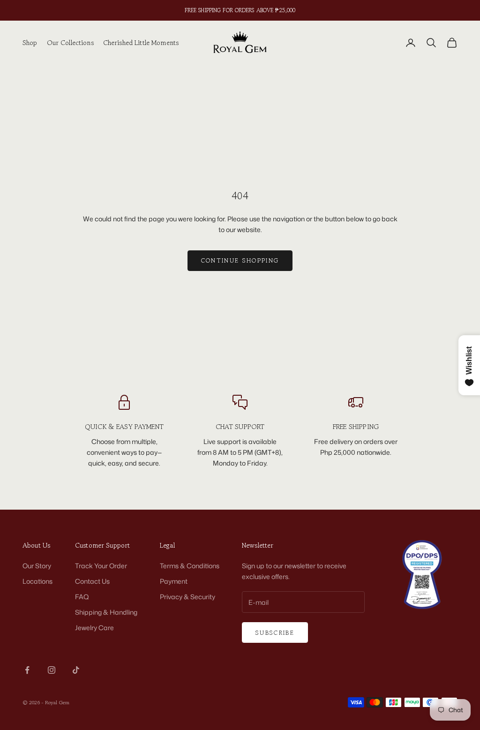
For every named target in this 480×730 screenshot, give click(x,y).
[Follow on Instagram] (51, 670)
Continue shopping (240, 260)
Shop (30, 42)
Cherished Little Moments (141, 42)
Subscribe (274, 632)
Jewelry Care (94, 627)
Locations (37, 581)
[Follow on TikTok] (76, 670)
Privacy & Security (187, 596)
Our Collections (70, 42)
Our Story (36, 565)
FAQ (82, 596)
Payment (174, 581)
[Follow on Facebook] (27, 670)
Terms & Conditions (189, 565)
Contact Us (92, 581)
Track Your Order (101, 565)
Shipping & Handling (106, 612)
